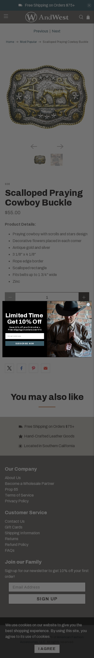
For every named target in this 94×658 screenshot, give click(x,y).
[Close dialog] (88, 304)
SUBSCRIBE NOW (24, 343)
